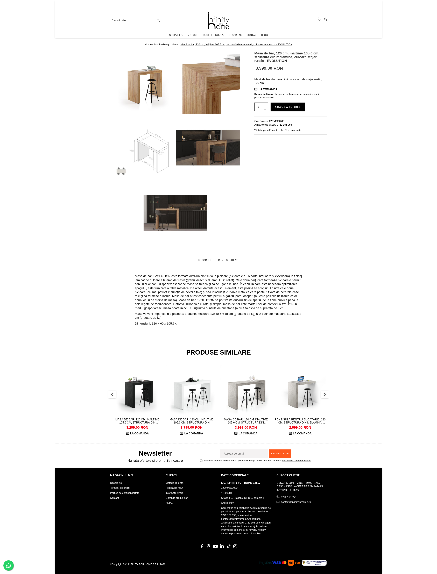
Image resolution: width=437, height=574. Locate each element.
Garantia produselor (177, 497)
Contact (114, 497)
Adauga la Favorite (267, 130)
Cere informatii (292, 130)
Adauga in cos (288, 107)
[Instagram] (235, 546)
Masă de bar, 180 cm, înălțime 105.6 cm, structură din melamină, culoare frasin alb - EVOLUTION (191, 421)
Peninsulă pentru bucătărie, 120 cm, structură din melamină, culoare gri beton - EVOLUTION (300, 421)
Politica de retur (174, 487)
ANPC (169, 502)
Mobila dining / (162, 44)
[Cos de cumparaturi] (325, 20)
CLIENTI (171, 475)
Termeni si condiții (120, 487)
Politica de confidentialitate (124, 492)
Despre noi (116, 482)
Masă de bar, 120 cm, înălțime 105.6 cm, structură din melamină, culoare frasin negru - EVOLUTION (137, 421)
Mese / (176, 44)
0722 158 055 (288, 497)
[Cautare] (158, 20)
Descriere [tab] (205, 260)
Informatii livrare (174, 492)
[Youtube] (215, 546)
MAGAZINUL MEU (122, 475)
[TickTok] (228, 546)
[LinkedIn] (222, 546)
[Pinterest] (209, 546)
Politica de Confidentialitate (296, 460)
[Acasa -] (218, 20)
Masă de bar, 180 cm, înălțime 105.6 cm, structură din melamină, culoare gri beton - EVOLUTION (246, 421)
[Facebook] (202, 546)
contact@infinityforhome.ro (295, 501)
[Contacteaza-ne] (319, 20)
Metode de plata (174, 482)
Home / (149, 44)
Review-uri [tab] (228, 260)
